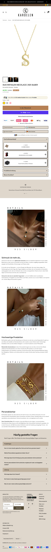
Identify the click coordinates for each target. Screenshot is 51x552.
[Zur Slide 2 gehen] (25, 193)
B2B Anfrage (42, 519)
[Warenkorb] (47, 12)
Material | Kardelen (41, 509)
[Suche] (6, 12)
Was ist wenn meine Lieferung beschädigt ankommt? (17, 484)
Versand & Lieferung (41, 497)
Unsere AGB (6, 528)
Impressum (5, 533)
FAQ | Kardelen (43, 513)
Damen (9, 20)
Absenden (18, 508)
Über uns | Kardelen (41, 505)
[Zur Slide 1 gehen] (24, 193)
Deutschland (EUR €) (8, 538)
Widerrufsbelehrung (8, 525)
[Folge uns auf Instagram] (32, 504)
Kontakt (41, 516)
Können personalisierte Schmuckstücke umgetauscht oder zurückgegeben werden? (23, 463)
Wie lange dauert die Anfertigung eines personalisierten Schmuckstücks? (23, 457)
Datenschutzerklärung (8, 531)
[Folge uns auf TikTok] (29, 507)
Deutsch (17, 538)
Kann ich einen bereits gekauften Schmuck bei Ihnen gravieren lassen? (22, 448)
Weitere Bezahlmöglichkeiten (25, 116)
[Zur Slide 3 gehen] (26, 193)
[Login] (44, 12)
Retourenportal (43, 501)
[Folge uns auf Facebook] (29, 504)
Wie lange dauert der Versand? (12, 474)
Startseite (5, 20)
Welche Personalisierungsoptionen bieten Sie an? (16, 453)
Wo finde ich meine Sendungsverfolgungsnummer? (17, 479)
